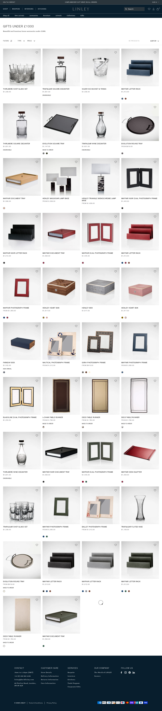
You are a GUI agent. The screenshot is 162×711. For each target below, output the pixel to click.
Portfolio (40, 11)
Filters (6, 41)
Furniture (46, 16)
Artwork (58, 16)
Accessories (33, 16)
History (29, 11)
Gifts (82, 16)
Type (19, 41)
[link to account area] (153, 9)
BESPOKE (16, 9)
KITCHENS (42, 9)
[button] (37, 52)
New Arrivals (19, 16)
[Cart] (158, 9)
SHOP (5, 9)
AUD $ (154, 2)
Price (29, 41)
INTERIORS (29, 9)
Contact (52, 11)
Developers (17, 11)
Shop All (6, 16)
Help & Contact (9, 2)
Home (5, 11)
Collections (71, 16)
